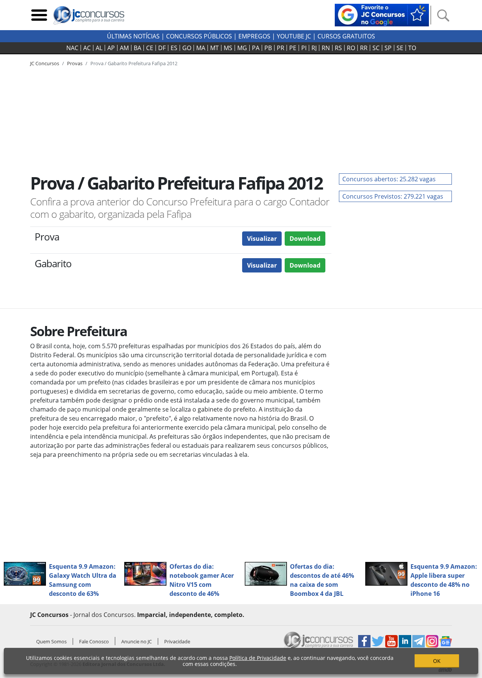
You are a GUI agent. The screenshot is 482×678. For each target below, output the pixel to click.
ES (174, 48)
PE (292, 48)
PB (268, 48)
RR (364, 48)
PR (280, 48)
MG (242, 48)
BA (137, 48)
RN (326, 48)
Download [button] (305, 238)
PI (304, 48)
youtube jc (294, 36)
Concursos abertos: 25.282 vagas (389, 179)
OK (437, 660)
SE (400, 48)
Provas (74, 63)
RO (351, 48)
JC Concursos (44, 63)
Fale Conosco (94, 641)
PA (255, 48)
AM (124, 48)
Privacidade (177, 641)
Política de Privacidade (257, 657)
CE (149, 48)
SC (376, 48)
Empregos (254, 36)
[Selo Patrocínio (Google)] (382, 14)
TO (412, 48)
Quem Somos (51, 641)
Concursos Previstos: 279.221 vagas (392, 196)
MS (228, 48)
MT (214, 48)
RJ (314, 48)
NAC (72, 48)
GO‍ (186, 48)
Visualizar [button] (262, 238)
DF (162, 48)
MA (200, 48)
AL (99, 48)
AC (87, 48)
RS (338, 48)
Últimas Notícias (133, 36)
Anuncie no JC (136, 641)
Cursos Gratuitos (346, 36)
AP (111, 48)
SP (388, 48)
